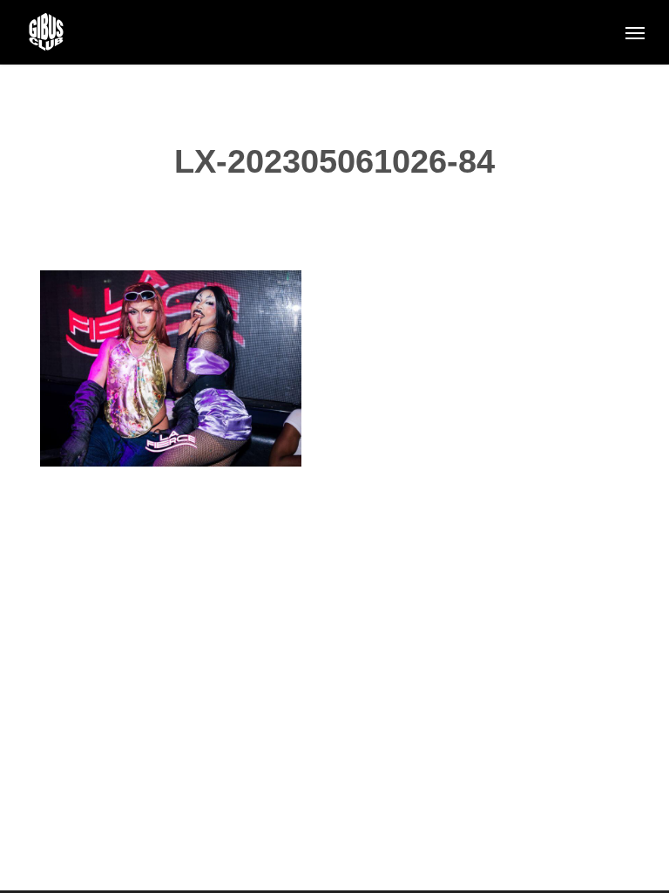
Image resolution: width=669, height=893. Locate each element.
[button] (635, 32)
